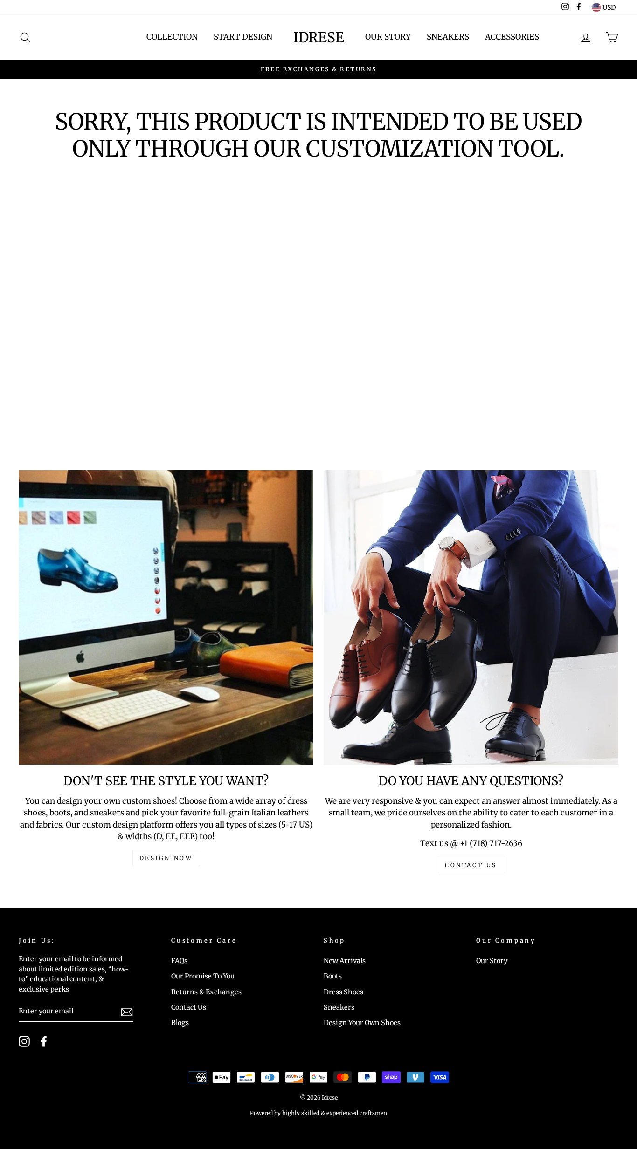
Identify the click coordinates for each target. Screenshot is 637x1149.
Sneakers (448, 37)
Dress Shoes (343, 992)
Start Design (243, 37)
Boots (333, 976)
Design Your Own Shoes (362, 1023)
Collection (172, 37)
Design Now (166, 858)
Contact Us (188, 1007)
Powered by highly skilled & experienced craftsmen (318, 1112)
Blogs (180, 1023)
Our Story (388, 37)
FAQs (179, 961)
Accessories (512, 37)
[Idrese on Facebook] (43, 1041)
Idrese (318, 37)
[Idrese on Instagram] (24, 1041)
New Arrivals (345, 961)
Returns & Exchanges (206, 992)
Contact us (471, 865)
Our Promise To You (203, 976)
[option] (318, 69)
